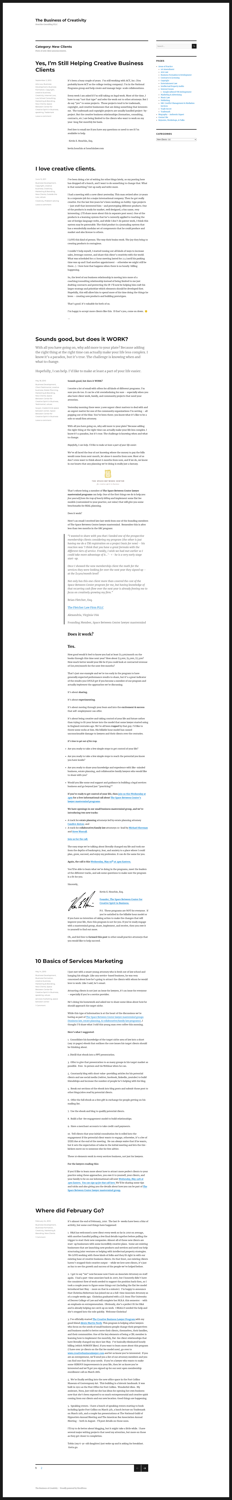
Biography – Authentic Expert (171, 114)
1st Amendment (167, 69)
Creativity (39, 95)
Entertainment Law (169, 83)
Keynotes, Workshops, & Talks (171, 120)
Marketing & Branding (45, 101)
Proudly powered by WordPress (73, 1488)
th (112, 861)
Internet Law (50, 95)
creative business (42, 92)
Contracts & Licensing (170, 78)
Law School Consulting (45, 98)
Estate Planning (51, 390)
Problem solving (52, 201)
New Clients (40, 104)
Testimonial (40, 404)
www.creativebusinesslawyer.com (86, 1353)
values (43, 197)
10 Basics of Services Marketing (79, 961)
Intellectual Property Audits (172, 86)
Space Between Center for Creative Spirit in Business (46, 107)
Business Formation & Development (176, 75)
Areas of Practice (165, 66)
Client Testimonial (43, 387)
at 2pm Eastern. (122, 861)
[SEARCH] (194, 46)
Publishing (165, 100)
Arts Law (39, 84)
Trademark (49, 112)
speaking (39, 112)
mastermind (47, 408)
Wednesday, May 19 (101, 861)
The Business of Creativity (60, 20)
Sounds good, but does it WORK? (81, 339)
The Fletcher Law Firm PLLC (86, 607)
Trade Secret (166, 109)
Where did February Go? (69, 1210)
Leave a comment (43, 116)
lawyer (38, 408)
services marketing (43, 999)
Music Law (165, 97)
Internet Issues (167, 89)
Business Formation (44, 978)
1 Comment (40, 1005)
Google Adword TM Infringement (177, 92)
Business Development (45, 183)
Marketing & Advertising (171, 95)
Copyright (50, 90)
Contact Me (163, 117)
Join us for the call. (78, 839)
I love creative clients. (65, 168)
